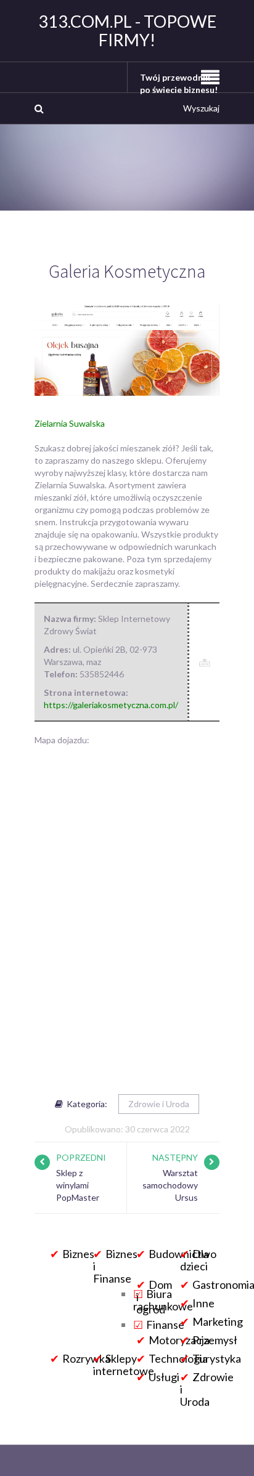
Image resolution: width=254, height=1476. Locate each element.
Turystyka (216, 1358)
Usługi (164, 1377)
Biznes (78, 1253)
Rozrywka (86, 1358)
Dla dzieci (194, 1260)
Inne (203, 1303)
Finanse (165, 1324)
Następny (175, 1157)
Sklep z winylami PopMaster (77, 1185)
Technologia (178, 1358)
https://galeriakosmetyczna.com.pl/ (111, 705)
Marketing (217, 1321)
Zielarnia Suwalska (70, 423)
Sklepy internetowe (123, 1364)
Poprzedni (81, 1157)
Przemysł (214, 1340)
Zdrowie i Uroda (158, 1104)
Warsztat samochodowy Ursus (170, 1185)
